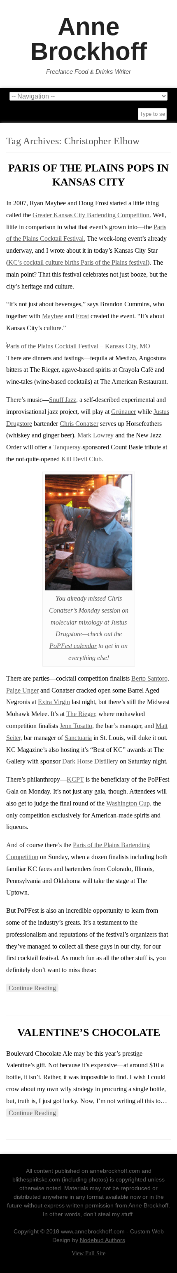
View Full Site (88, 1253)
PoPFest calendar (73, 645)
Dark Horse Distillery (90, 761)
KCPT (75, 779)
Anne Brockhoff (88, 39)
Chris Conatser (79, 423)
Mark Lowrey (95, 435)
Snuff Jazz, (63, 399)
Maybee (52, 315)
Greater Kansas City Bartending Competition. (92, 214)
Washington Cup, (128, 803)
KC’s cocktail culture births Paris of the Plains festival (77, 262)
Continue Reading (32, 987)
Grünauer (123, 411)
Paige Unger (22, 690)
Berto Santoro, (150, 678)
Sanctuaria (78, 737)
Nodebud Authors (102, 1240)
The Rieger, (81, 713)
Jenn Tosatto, (77, 725)
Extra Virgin (54, 701)
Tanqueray (67, 447)
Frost (82, 315)
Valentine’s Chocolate (88, 1032)
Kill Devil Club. (82, 459)
